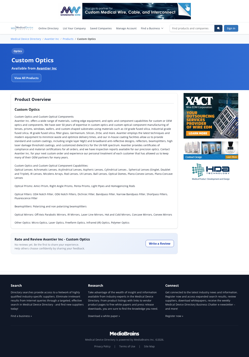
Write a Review (159, 244)
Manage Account (126, 28)
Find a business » (21, 316)
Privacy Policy (102, 346)
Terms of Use (127, 346)
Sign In (231, 28)
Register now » (174, 316)
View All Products (26, 78)
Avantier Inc (51, 39)
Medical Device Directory (26, 39)
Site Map (149, 346)
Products (68, 39)
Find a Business (150, 28)
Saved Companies (101, 28)
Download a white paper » (104, 316)
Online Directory (48, 28)
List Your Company (74, 28)
